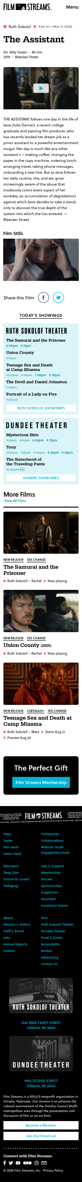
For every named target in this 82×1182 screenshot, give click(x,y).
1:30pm (11, 440)
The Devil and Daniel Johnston (36, 382)
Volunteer (48, 899)
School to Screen (16, 879)
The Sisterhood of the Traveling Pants (25, 462)
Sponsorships (51, 885)
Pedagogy (11, 885)
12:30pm (12, 375)
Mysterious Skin (22, 435)
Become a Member (41, 1125)
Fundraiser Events (54, 905)
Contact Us (49, 964)
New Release (13, 559)
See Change (36, 559)
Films (7, 833)
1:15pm (26, 452)
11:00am (12, 399)
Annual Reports (15, 944)
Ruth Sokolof (20, 26)
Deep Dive (11, 872)
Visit (44, 917)
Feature (9, 950)
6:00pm (12, 345)
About (8, 917)
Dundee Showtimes (41, 477)
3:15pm (11, 358)
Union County (20, 352)
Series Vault (12, 853)
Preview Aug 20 (19, 737)
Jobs (6, 937)
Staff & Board (13, 931)
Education (11, 866)
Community (50, 833)
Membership (50, 872)
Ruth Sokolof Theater (57, 924)
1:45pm (11, 387)
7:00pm (40, 375)
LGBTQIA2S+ (35, 711)
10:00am (12, 469)
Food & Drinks (52, 937)
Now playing (57, 580)
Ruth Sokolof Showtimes (41, 408)
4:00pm (39, 452)
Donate (46, 879)
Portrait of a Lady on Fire (31, 394)
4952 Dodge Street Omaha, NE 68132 (41, 1083)
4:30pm (26, 375)
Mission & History (17, 924)
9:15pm (25, 345)
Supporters (49, 892)
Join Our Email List (41, 1135)
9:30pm (54, 375)
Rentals (46, 950)
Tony (11, 447)
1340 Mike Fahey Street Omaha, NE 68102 (41, 1025)
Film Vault (10, 847)
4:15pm (24, 440)
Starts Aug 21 (55, 731)
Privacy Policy (53, 1170)
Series (8, 840)
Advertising (50, 957)
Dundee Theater (53, 931)
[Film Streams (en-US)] (28, 6)
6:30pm (53, 452)
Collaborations (52, 840)
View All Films (15, 500)
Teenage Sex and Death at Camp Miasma (29, 367)
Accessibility (50, 944)
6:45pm (38, 440)
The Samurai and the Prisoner (36, 340)
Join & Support (52, 866)
